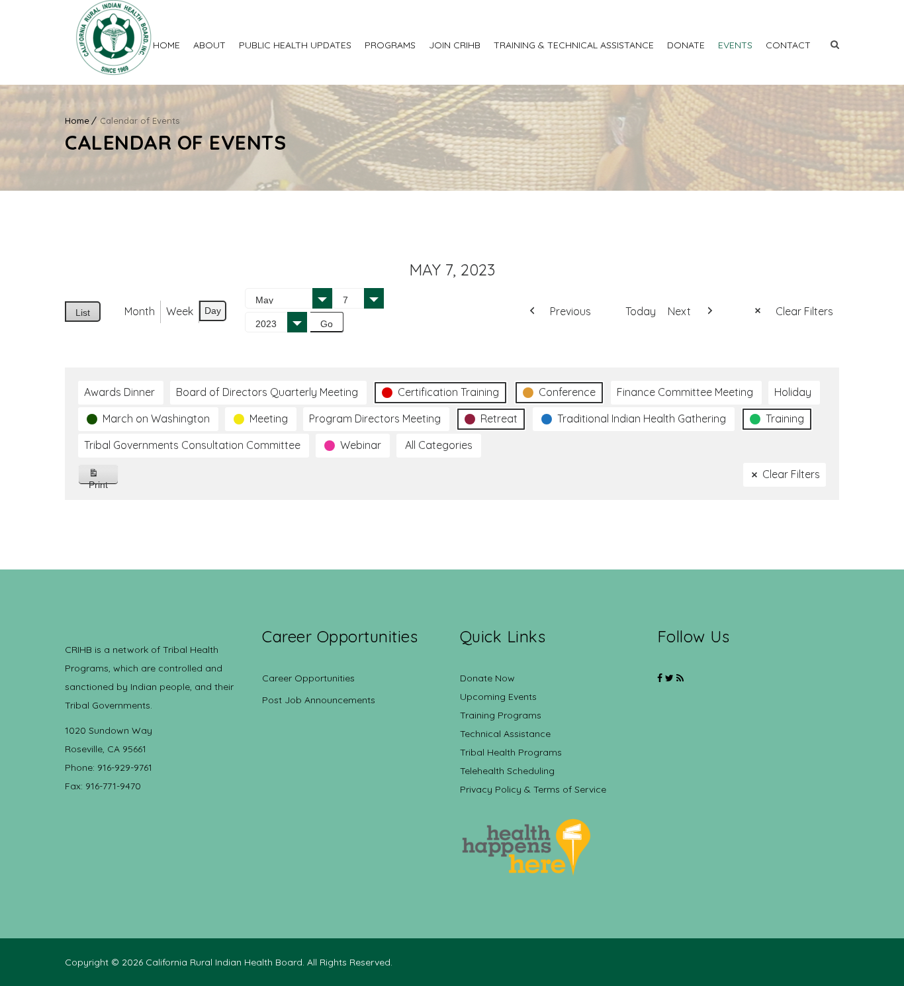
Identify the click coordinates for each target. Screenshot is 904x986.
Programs (390, 45)
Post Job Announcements (318, 700)
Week (179, 311)
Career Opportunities (308, 678)
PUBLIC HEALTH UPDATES (295, 45)
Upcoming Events (498, 697)
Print (103, 482)
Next (679, 311)
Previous (570, 311)
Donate (686, 45)
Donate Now (487, 678)
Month (139, 311)
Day (212, 310)
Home (166, 45)
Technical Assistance (505, 734)
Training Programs (500, 715)
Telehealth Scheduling (507, 771)
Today (640, 311)
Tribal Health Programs (511, 752)
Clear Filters (804, 311)
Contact (788, 45)
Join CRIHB (454, 45)
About (209, 45)
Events (735, 45)
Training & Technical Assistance (574, 45)
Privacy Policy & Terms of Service (533, 789)
